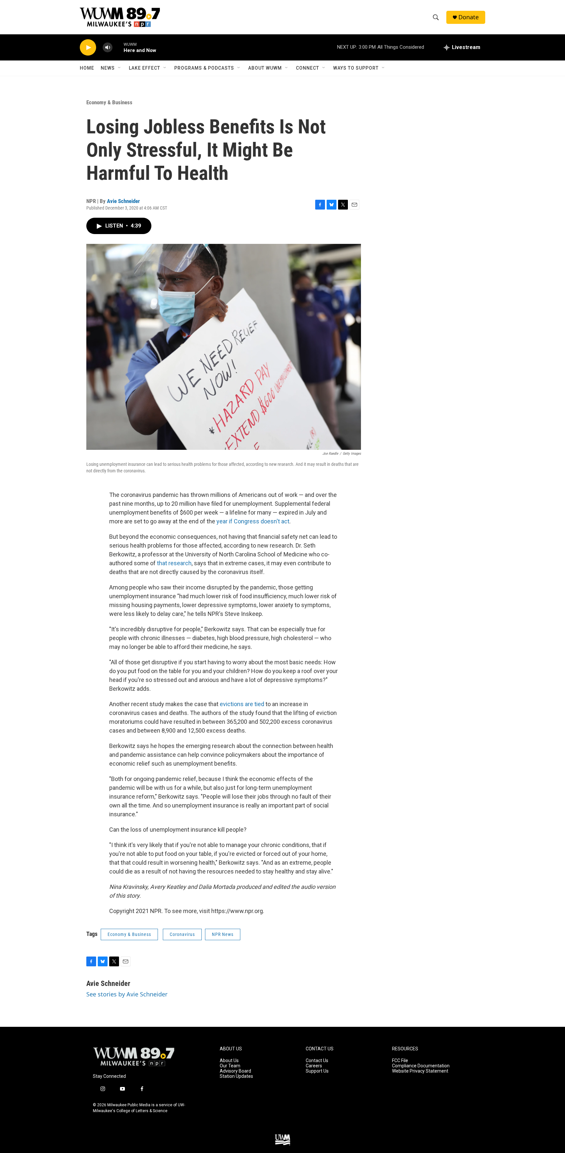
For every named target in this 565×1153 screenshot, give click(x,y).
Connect (307, 68)
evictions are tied (242, 704)
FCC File (400, 1060)
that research (174, 563)
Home (87, 68)
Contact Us (317, 1060)
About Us (229, 1060)
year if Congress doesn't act (252, 521)
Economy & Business (109, 102)
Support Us (317, 1071)
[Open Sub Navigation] (119, 68)
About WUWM (265, 68)
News (108, 68)
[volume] (107, 47)
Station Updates (236, 1076)
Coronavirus (182, 934)
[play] (88, 47)
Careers (314, 1065)
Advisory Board (235, 1071)
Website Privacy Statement (420, 1071)
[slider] (118, 47)
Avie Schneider (123, 201)
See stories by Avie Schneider (126, 994)
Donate (468, 17)
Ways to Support (356, 68)
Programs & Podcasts (204, 68)
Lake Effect (144, 68)
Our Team (230, 1065)
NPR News (222, 934)
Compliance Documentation (421, 1065)
